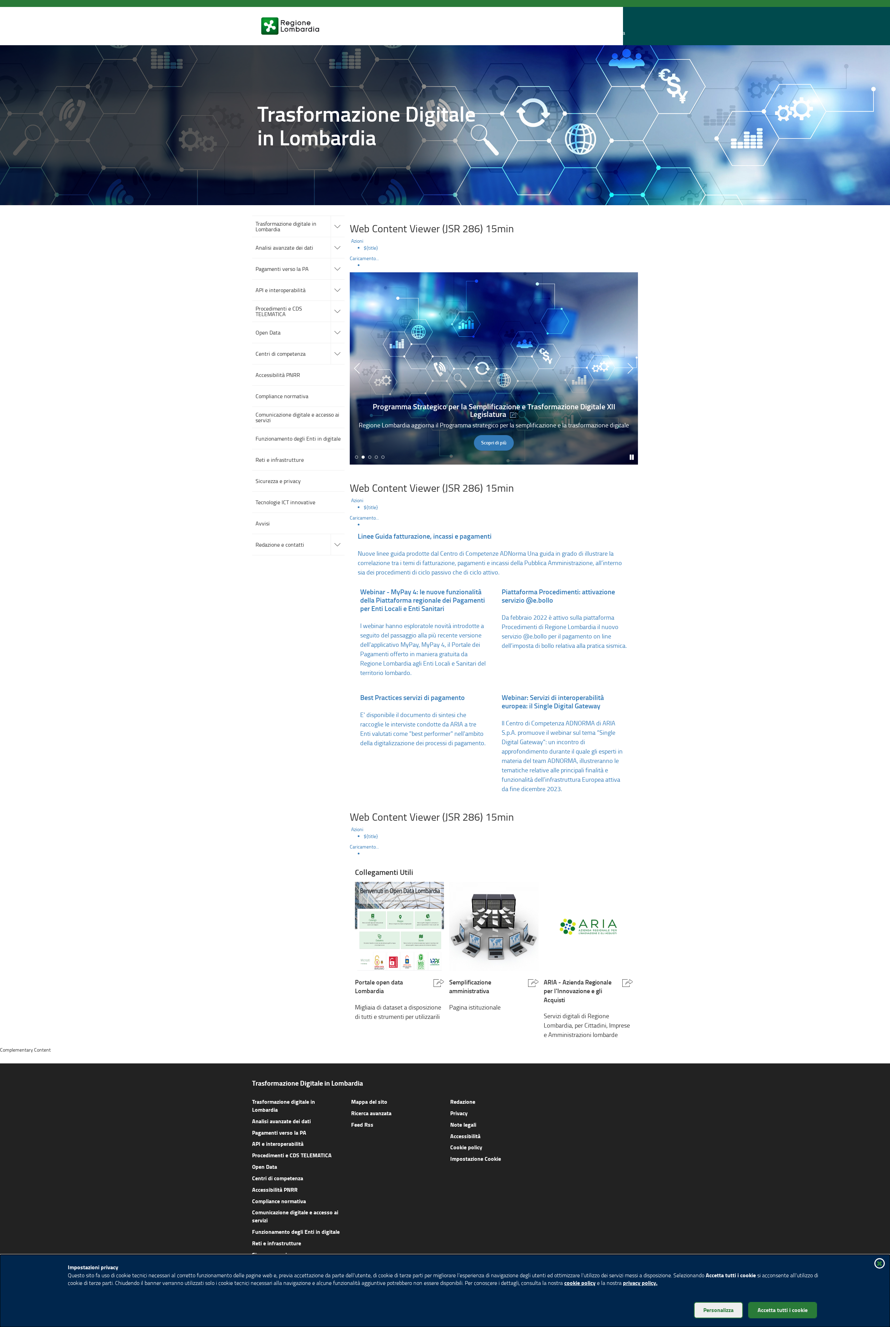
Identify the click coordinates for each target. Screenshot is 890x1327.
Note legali (463, 1124)
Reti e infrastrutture (276, 1243)
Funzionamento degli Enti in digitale (296, 1232)
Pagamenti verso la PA (279, 1132)
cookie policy (580, 1283)
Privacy (459, 1113)
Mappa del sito (369, 1101)
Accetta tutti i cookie (783, 1310)
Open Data (264, 1167)
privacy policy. (640, 1283)
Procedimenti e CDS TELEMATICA (292, 1155)
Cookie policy (466, 1147)
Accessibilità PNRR (275, 1189)
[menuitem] (501, 247)
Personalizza (718, 1310)
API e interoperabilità (278, 1144)
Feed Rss (362, 1124)
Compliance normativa (279, 1201)
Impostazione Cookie (475, 1159)
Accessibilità (465, 1136)
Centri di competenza (277, 1178)
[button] (618, 26)
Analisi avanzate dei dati (281, 1121)
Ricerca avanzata (371, 1113)
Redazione (462, 1101)
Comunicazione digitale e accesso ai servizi (295, 1216)
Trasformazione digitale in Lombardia (283, 1105)
